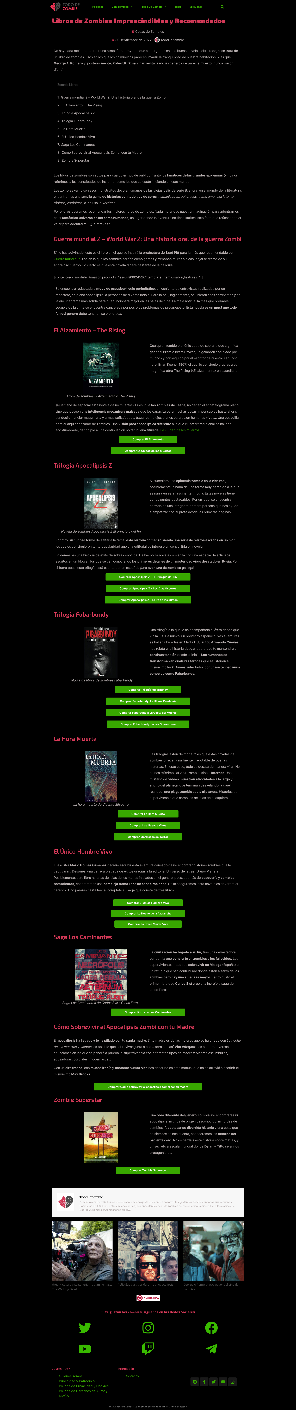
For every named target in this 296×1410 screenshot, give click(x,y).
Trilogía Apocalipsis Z (78, 113)
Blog (178, 6)
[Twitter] (213, 1381)
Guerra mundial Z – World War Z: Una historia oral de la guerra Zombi (113, 97)
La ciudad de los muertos (179, 430)
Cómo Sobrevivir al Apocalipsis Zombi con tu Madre (102, 152)
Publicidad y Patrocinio (77, 1381)
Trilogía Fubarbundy (76, 121)
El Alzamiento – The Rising (82, 105)
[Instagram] (232, 1381)
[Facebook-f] (204, 1381)
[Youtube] (223, 1381)
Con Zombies (120, 6)
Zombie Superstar (75, 160)
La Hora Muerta (73, 129)
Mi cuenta (195, 6)
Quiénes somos (71, 1376)
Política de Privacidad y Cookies (84, 1386)
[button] (222, 6)
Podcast (97, 6)
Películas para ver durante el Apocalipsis (146, 1284)
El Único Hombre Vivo (78, 137)
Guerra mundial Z (67, 259)
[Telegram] (194, 1381)
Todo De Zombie (152, 6)
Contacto (132, 1376)
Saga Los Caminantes (78, 145)
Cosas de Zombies (149, 31)
